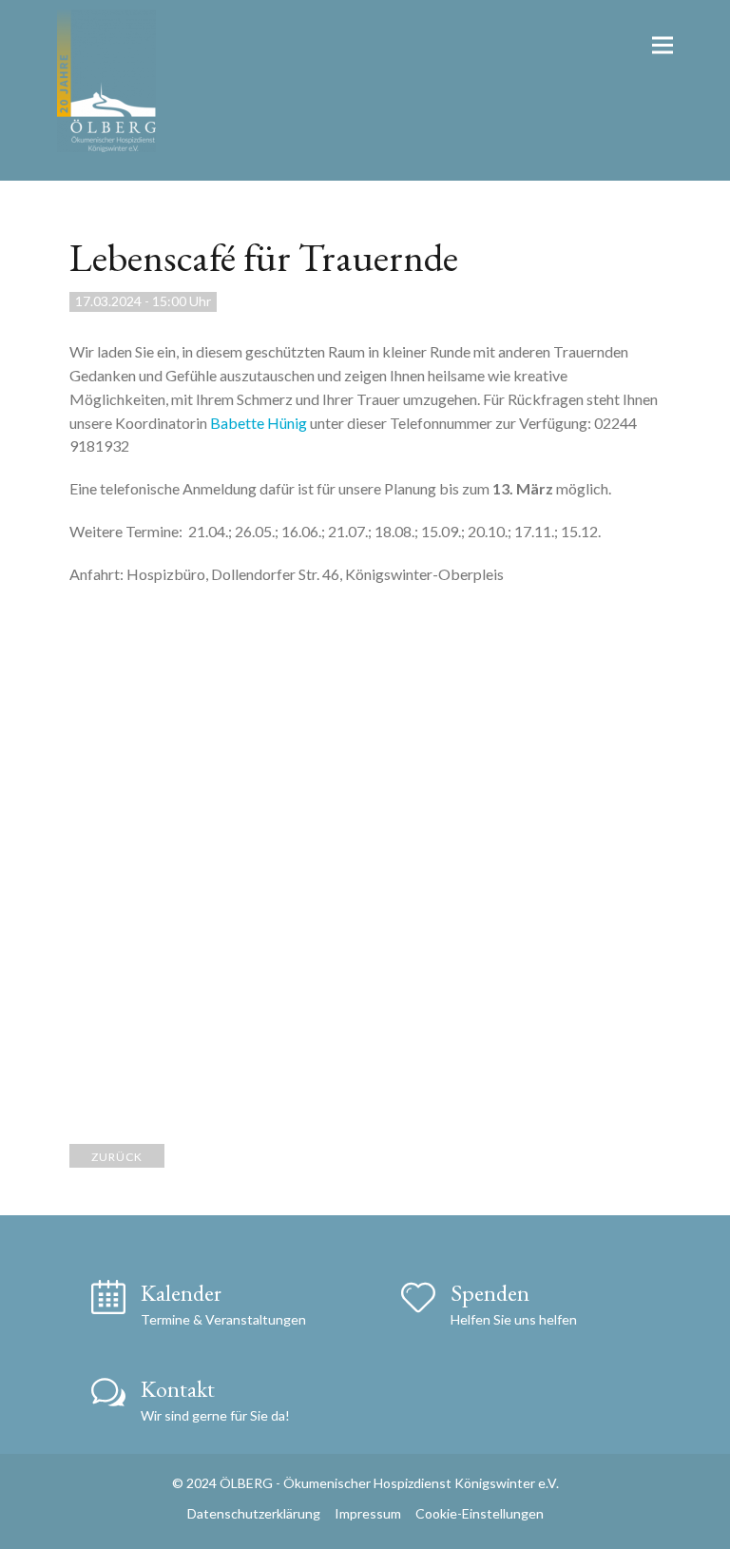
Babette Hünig (258, 423)
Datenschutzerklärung (253, 1513)
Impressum (368, 1513)
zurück (117, 1157)
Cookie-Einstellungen (479, 1513)
